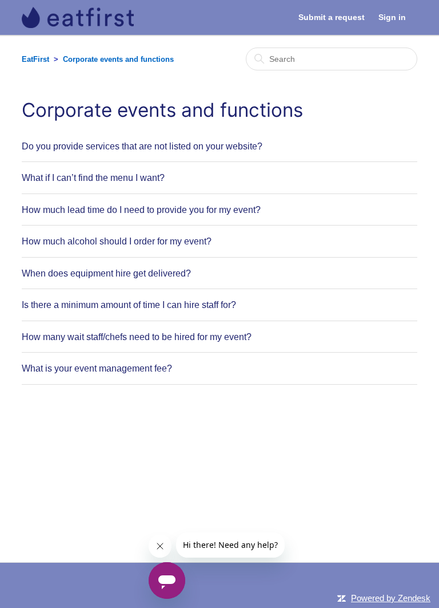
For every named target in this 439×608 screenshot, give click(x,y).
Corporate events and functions (118, 59)
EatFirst (35, 59)
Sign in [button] (392, 17)
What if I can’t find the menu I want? (93, 177)
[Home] (77, 17)
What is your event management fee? (97, 368)
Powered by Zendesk (390, 598)
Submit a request (331, 17)
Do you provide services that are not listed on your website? (142, 146)
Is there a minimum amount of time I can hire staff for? (129, 304)
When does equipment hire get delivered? (106, 273)
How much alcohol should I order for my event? (116, 241)
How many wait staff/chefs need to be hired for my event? (137, 336)
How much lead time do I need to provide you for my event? (141, 209)
